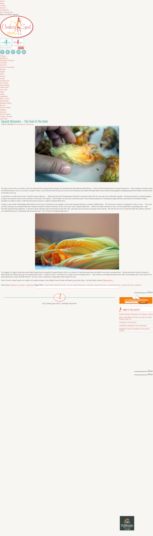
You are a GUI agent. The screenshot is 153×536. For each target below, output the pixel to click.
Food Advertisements (140, 292)
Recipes (22, 285)
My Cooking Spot (6, 12)
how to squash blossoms (76, 285)
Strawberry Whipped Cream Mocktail (132, 326)
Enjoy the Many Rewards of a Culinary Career (136, 314)
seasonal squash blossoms (97, 285)
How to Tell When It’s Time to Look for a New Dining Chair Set (135, 318)
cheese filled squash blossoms (55, 285)
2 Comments (29, 124)
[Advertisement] (136, 411)
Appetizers (14, 285)
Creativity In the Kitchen (128, 322)
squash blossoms (114, 285)
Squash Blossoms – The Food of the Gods (24, 121)
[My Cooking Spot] (136, 304)
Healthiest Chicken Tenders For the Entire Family (134, 329)
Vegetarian (30, 285)
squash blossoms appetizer (131, 285)
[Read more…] (108, 280)
